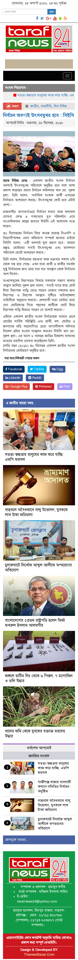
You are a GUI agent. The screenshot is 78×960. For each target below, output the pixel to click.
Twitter (38, 369)
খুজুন (51, 11)
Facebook (14, 369)
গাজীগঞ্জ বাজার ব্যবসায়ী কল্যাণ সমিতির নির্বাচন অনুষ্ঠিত (54, 786)
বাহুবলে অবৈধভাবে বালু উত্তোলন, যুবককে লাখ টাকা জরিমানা (54, 805)
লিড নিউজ (60, 106)
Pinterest (45, 387)
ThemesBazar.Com (39, 954)
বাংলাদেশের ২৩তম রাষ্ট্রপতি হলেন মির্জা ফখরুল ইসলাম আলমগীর (35, 623)
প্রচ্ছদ (15, 106)
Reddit (36, 378)
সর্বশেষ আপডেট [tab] (39, 747)
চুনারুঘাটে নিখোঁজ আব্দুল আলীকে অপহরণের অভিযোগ (55, 823)
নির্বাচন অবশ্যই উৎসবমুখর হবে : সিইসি (38, 115)
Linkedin (14, 378)
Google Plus (18, 387)
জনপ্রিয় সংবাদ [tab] (39, 755)
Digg (59, 369)
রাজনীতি (46, 106)
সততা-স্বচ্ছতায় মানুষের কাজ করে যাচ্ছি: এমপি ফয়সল (42, 95)
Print (66, 387)
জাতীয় (34, 106)
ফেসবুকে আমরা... (17, 840)
